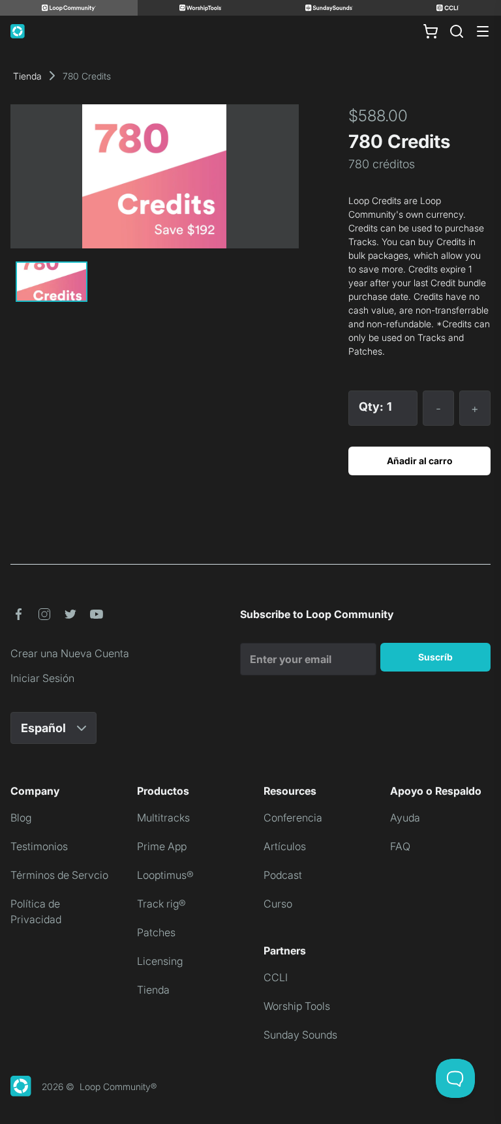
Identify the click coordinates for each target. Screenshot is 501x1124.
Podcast (283, 874)
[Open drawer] (483, 31)
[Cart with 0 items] (430, 31)
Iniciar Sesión (42, 678)
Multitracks (163, 817)
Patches (156, 932)
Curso (278, 903)
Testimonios (39, 846)
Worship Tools (297, 1006)
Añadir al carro (419, 460)
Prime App (162, 846)
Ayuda (405, 817)
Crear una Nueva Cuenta (69, 653)
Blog (20, 817)
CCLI (276, 977)
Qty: (371, 406)
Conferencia (293, 817)
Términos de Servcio (59, 874)
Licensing (160, 961)
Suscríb (435, 656)
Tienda (27, 75)
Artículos (285, 846)
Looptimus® (165, 874)
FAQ (400, 846)
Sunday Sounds (300, 1034)
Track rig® (161, 903)
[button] (18, 614)
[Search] (456, 31)
